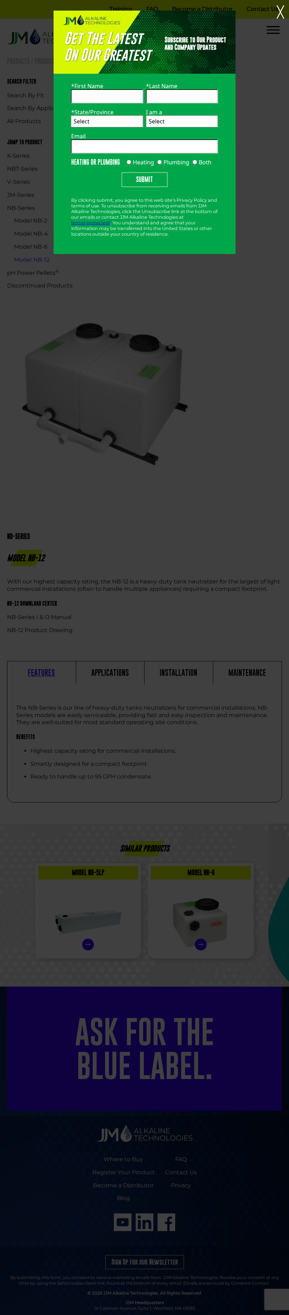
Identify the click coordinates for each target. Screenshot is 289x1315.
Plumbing (175, 162)
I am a (154, 112)
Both (204, 162)
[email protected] (90, 222)
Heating (142, 162)
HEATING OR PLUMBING (95, 162)
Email (78, 136)
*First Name (87, 86)
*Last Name (161, 86)
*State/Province (92, 112)
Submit (144, 179)
